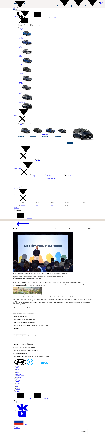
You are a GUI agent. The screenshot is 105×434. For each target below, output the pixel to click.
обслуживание (18, 168)
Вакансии (17, 369)
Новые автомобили (17, 426)
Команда (17, 368)
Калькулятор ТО (18, 377)
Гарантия (17, 376)
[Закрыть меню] (22, 121)
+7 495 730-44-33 (17, 9)
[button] (22, 410)
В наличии (16, 115)
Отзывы (17, 371)
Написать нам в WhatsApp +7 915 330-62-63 (61, 7)
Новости (15, 207)
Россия (26, 424)
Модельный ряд (18, 379)
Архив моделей (18, 383)
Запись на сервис (102, 1)
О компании (17, 366)
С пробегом (16, 188)
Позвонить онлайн (29, 17)
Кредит (101, 3)
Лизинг (17, 386)
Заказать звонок (46, 17)
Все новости (14, 226)
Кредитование (18, 389)
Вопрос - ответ (46, 398)
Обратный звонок (29, 218)
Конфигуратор (16, 145)
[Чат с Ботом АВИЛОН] (13, 9)
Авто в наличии (18, 380)
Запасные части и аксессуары (20, 375)
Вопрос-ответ (18, 372)
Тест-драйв (101, 2)
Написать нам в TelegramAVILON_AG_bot (75, 7)
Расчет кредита (18, 382)
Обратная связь (29, 398)
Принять (83, 431)
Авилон (15, 194)
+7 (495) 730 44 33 (16, 391)
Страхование (18, 385)
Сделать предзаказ (20, 136)
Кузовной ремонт (18, 374)
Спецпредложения (17, 428)
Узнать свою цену (45, 136)
